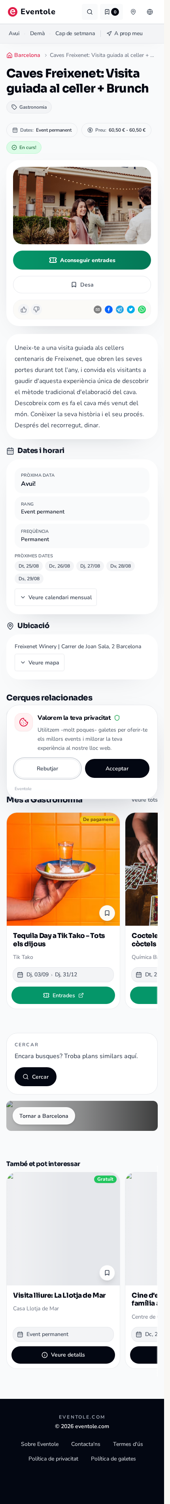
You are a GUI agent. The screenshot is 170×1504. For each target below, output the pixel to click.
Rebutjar (47, 768)
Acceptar (117, 768)
